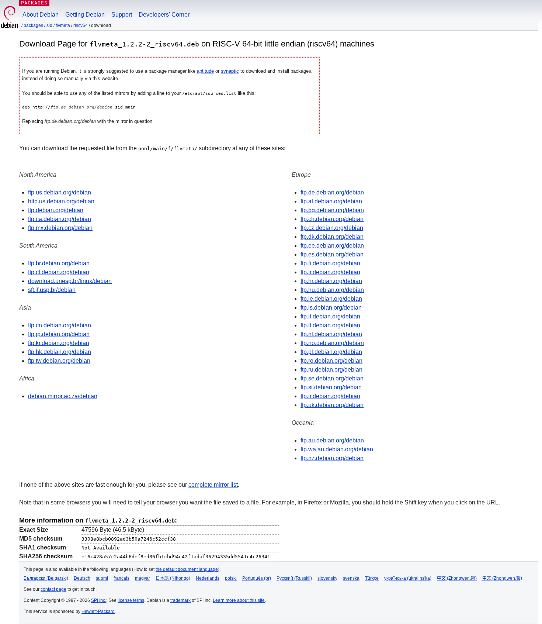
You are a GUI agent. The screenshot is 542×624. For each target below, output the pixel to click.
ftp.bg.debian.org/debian (332, 210)
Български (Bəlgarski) (46, 578)
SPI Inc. (98, 600)
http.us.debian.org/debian (61, 201)
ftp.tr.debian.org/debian (330, 396)
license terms (131, 600)
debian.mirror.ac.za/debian (62, 396)
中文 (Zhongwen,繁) (502, 578)
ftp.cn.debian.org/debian (59, 325)
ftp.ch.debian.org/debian (332, 219)
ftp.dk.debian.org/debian (332, 237)
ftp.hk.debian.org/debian (59, 352)
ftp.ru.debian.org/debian (331, 369)
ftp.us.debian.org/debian (59, 192)
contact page (53, 589)
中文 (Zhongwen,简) (457, 578)
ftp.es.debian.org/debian (332, 254)
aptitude (205, 71)
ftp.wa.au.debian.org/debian (336, 449)
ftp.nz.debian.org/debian (332, 458)
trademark (180, 600)
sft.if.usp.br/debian (52, 290)
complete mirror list (213, 485)
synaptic (230, 71)
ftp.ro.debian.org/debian (331, 361)
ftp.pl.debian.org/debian (331, 352)
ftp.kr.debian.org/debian (58, 343)
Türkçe (372, 578)
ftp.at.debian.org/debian (331, 201)
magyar (142, 578)
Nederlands (207, 578)
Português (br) (256, 578)
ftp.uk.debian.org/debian (332, 405)
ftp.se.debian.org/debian (332, 378)
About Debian (40, 14)
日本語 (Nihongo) (173, 578)
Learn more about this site (239, 600)
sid (49, 25)
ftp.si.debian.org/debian (331, 387)
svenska (351, 578)
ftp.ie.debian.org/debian (331, 299)
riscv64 (80, 25)
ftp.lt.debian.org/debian (330, 325)
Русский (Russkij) (294, 578)
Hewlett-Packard (98, 611)
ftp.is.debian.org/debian (331, 307)
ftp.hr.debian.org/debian (331, 281)
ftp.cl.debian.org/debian (58, 272)
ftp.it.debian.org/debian (330, 316)
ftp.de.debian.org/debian (332, 192)
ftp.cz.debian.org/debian (331, 228)
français (121, 578)
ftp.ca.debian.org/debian (59, 219)
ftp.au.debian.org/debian (332, 440)
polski (231, 578)
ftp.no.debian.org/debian (332, 343)
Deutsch (82, 578)
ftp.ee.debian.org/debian (332, 245)
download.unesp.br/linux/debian (70, 281)
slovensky (327, 578)
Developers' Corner (164, 14)
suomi (102, 578)
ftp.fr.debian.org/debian (330, 272)
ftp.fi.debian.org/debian (330, 263)
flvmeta (63, 25)
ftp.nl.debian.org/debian (331, 334)
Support (121, 14)
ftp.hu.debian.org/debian (332, 290)
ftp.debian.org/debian (55, 210)
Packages (34, 3)
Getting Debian (85, 14)
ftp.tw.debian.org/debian (59, 361)
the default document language (187, 569)
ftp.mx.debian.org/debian (60, 228)
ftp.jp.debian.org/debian (59, 334)
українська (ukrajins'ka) (407, 578)
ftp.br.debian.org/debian (59, 263)
